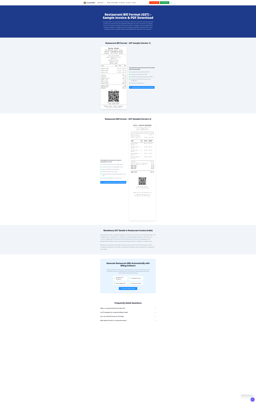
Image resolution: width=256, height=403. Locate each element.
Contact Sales (155, 2)
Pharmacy (122, 2)
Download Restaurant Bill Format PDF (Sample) (143, 87)
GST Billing (115, 2)
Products (101, 2)
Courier (129, 2)
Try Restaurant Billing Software (128, 288)
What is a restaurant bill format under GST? (112, 308)
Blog (109, 2)
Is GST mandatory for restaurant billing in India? (114, 312)
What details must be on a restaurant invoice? (113, 320)
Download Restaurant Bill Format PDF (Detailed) (114, 182)
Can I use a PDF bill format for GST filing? (112, 316)
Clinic (134, 2)
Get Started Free (164, 2)
